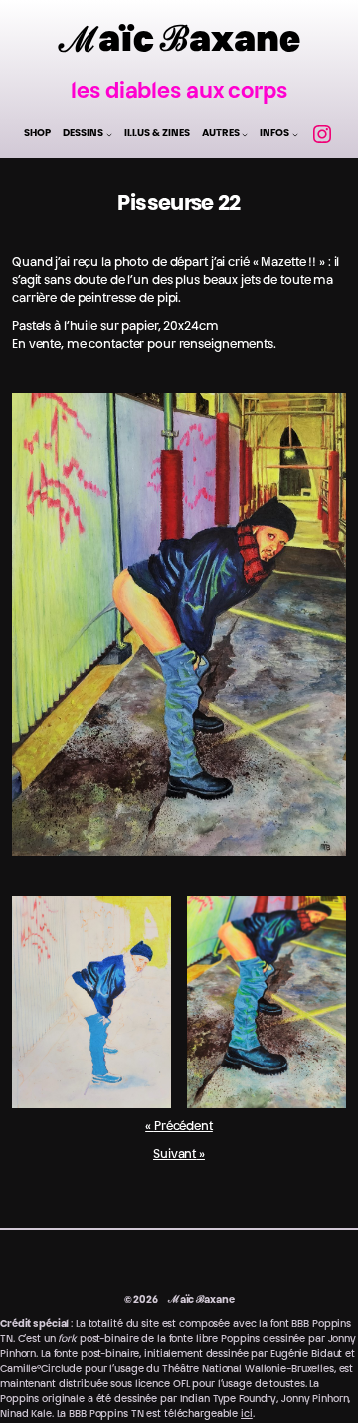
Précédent (183, 1127)
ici (247, 1415)
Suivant (174, 1155)
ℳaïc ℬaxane (179, 42)
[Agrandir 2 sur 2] (320, 922)
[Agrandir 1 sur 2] (145, 922)
